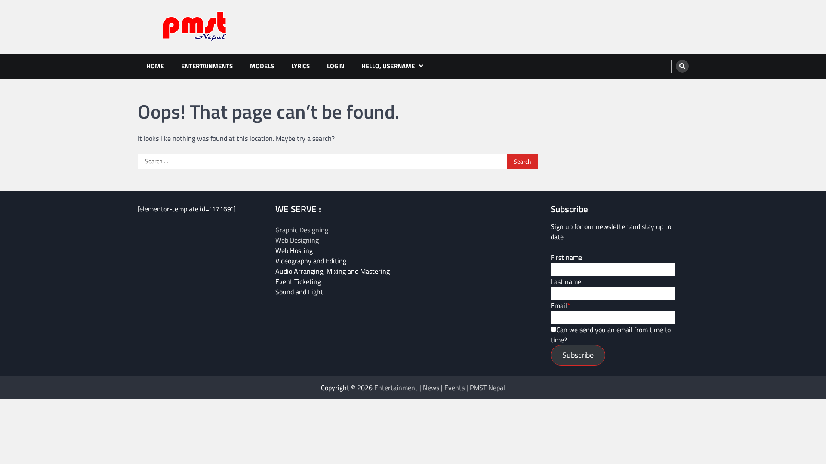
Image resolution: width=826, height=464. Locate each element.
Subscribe (578, 355)
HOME (155, 66)
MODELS (262, 66)
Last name (566, 281)
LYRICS (300, 66)
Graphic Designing (301, 230)
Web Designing (297, 240)
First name (566, 257)
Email (559, 305)
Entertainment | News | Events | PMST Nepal (439, 387)
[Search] (682, 66)
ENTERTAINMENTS (207, 66)
